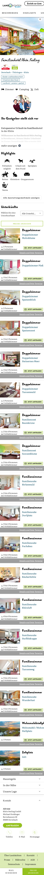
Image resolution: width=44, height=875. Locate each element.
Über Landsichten (13, 855)
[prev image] (4, 36)
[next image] (40, 36)
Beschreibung (10, 13)
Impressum (30, 864)
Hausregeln (9, 779)
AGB (32, 859)
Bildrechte (20, 859)
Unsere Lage (10, 791)
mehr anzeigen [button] (9, 145)
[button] (31, 213)
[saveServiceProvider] (40, 19)
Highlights (29, 13)
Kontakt (7, 800)
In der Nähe (9, 785)
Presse (7, 859)
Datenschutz (14, 864)
